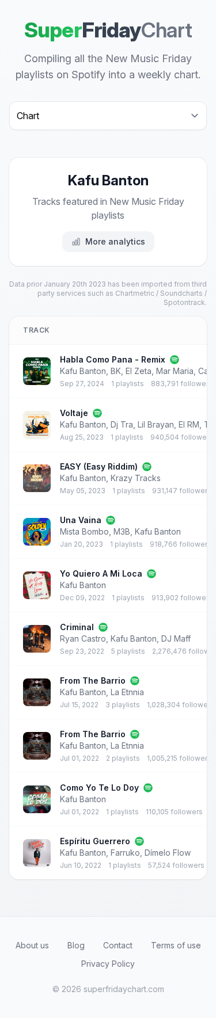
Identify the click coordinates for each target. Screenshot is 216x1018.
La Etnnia (127, 692)
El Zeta (138, 371)
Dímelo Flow (168, 852)
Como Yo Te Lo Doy (99, 787)
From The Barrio (93, 680)
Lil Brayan (156, 424)
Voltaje (74, 413)
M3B (121, 531)
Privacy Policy (108, 964)
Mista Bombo (84, 531)
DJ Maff (176, 638)
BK (116, 371)
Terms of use (176, 945)
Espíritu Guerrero (95, 841)
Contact (117, 945)
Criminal (77, 627)
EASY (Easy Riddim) (99, 466)
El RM (189, 424)
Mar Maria (175, 371)
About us (32, 945)
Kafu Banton (83, 371)
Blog (76, 945)
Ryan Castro (83, 638)
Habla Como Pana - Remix (112, 359)
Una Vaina (80, 520)
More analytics (115, 241)
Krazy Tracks (136, 478)
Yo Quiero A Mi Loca (101, 573)
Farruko (125, 852)
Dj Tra (122, 424)
